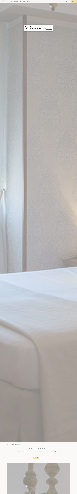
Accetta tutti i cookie (49, 29)
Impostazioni (27, 29)
